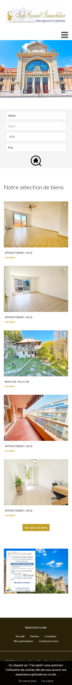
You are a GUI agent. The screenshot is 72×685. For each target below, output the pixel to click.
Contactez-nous (48, 641)
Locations (50, 636)
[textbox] (37, 136)
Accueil (20, 636)
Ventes (34, 636)
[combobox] (36, 136)
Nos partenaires (23, 641)
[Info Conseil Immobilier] (36, 22)
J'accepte (47, 681)
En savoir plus (27, 681)
